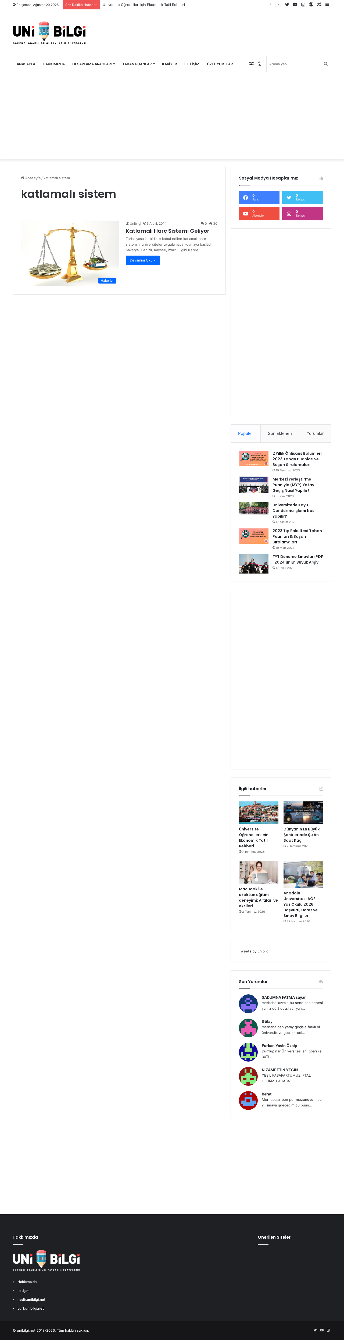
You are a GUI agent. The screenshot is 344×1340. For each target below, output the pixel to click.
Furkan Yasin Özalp (279, 1045)
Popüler (245, 433)
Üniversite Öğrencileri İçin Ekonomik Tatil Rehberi (144, 4)
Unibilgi (135, 223)
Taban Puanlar (137, 64)
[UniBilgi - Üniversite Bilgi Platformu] (49, 33)
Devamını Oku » (143, 260)
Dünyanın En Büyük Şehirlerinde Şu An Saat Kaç (302, 834)
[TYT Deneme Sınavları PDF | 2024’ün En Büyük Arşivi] (253, 564)
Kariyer (169, 64)
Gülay (267, 1021)
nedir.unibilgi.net (31, 1299)
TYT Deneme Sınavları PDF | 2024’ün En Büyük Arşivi (298, 559)
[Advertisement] (172, 115)
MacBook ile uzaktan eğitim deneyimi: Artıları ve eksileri (258, 897)
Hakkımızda (54, 64)
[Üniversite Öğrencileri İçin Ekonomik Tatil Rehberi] (258, 812)
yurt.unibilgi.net (30, 1308)
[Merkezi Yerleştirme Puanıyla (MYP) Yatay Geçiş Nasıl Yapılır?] (253, 484)
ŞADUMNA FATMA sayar (284, 997)
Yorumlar (315, 433)
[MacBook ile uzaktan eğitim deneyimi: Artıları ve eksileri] (258, 872)
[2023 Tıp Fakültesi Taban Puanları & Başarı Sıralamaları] (253, 536)
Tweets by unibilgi (254, 951)
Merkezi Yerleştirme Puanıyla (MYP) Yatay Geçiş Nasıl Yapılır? (293, 484)
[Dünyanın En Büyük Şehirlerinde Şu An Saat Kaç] (303, 812)
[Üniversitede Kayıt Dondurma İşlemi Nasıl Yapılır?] (253, 509)
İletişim (191, 64)
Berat (266, 1094)
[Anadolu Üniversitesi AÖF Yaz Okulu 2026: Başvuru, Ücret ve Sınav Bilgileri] (303, 874)
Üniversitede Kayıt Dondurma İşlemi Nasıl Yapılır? (295, 510)
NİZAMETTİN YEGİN (280, 1069)
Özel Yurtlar (220, 64)
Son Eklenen (280, 433)
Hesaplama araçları (92, 64)
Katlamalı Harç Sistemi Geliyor (167, 231)
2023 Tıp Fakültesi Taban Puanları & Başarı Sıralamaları (297, 536)
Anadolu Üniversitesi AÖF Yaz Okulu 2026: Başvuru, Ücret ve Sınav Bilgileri (301, 904)
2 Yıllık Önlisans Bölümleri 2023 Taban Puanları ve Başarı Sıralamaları (297, 459)
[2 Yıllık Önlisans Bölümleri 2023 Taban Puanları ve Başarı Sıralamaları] (253, 458)
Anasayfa (26, 64)
